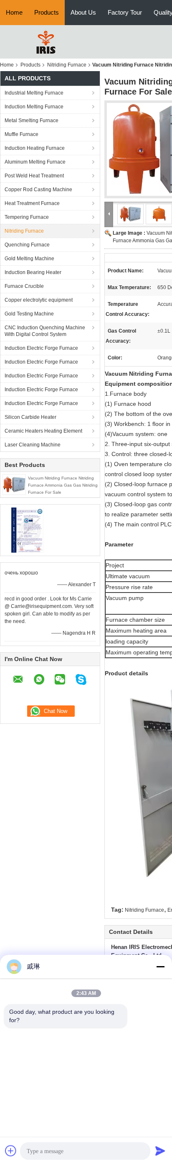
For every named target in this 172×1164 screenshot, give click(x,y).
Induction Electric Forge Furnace (41, 348)
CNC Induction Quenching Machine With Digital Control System (45, 331)
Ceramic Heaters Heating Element (43, 431)
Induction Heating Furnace (35, 148)
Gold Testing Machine (29, 314)
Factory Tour (125, 12)
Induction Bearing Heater (33, 272)
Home (14, 12)
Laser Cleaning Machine (33, 445)
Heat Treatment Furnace (32, 203)
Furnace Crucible (24, 286)
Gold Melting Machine (29, 259)
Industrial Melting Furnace (34, 93)
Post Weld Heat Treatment (34, 176)
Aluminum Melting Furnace (35, 162)
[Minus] (160, 966)
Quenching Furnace (27, 245)
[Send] (160, 1150)
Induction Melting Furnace (34, 107)
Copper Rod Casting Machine (38, 189)
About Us (83, 12)
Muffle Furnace (21, 134)
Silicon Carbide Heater (30, 417)
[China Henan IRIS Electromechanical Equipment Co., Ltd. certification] (27, 530)
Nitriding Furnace (66, 65)
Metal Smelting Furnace (31, 120)
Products (46, 12)
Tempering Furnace (27, 217)
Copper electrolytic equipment (39, 300)
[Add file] (11, 1150)
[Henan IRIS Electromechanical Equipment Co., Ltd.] (46, 41)
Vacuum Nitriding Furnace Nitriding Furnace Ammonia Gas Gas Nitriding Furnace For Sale (63, 485)
